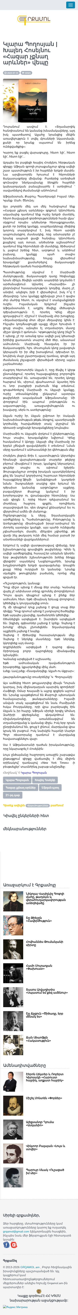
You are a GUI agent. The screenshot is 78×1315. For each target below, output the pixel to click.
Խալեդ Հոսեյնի (45, 780)
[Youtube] (14, 1244)
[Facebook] (7, 1244)
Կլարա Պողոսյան (17, 780)
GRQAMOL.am (30, 1267)
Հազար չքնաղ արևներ (21, 787)
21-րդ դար (13, 795)
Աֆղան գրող (50, 787)
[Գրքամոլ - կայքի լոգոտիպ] (34, 20)
